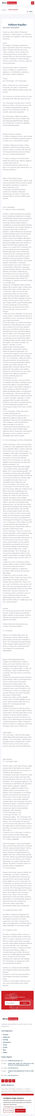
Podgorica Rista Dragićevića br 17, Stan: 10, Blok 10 (21, 1071)
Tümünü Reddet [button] (8, 1110)
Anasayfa (3, 10)
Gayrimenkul (6, 1042)
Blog (4, 1050)
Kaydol (24, 1003)
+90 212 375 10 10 (13, 1068)
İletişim (5, 1052)
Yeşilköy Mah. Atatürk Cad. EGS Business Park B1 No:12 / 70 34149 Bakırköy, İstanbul (21, 1064)
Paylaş (30, 11)
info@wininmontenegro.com (15, 1060)
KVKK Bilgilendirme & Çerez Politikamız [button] (13, 1106)
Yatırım (5, 1045)
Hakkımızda (6, 1037)
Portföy (5, 1047)
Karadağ (5, 1040)
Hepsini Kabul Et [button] (20, 1110)
